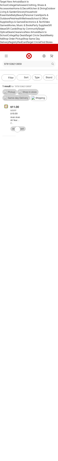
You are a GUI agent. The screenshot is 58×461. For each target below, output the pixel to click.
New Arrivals (31, 32)
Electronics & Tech (34, 21)
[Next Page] (54, 78)
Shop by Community (27, 28)
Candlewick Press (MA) (11, 123)
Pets (12, 18)
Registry (13, 42)
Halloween (21, 5)
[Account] (44, 56)
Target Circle (33, 42)
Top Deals (20, 35)
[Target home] (29, 56)
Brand (49, 77)
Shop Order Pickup (13, 38)
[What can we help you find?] (29, 64)
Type (37, 77)
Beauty (20, 15)
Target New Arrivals (10, 1)
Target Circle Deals (36, 35)
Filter (11, 77)
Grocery (21, 11)
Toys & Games (16, 21)
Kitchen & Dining (38, 8)
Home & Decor (21, 8)
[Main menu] (6, 56)
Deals (11, 32)
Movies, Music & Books (20, 25)
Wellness (26, 18)
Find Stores (46, 42)
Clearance (19, 32)
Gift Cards (11, 28)
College (11, 5)
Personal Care (31, 15)
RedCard (22, 42)
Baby (14, 15)
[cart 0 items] (51, 56)
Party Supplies (40, 25)
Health (18, 18)
